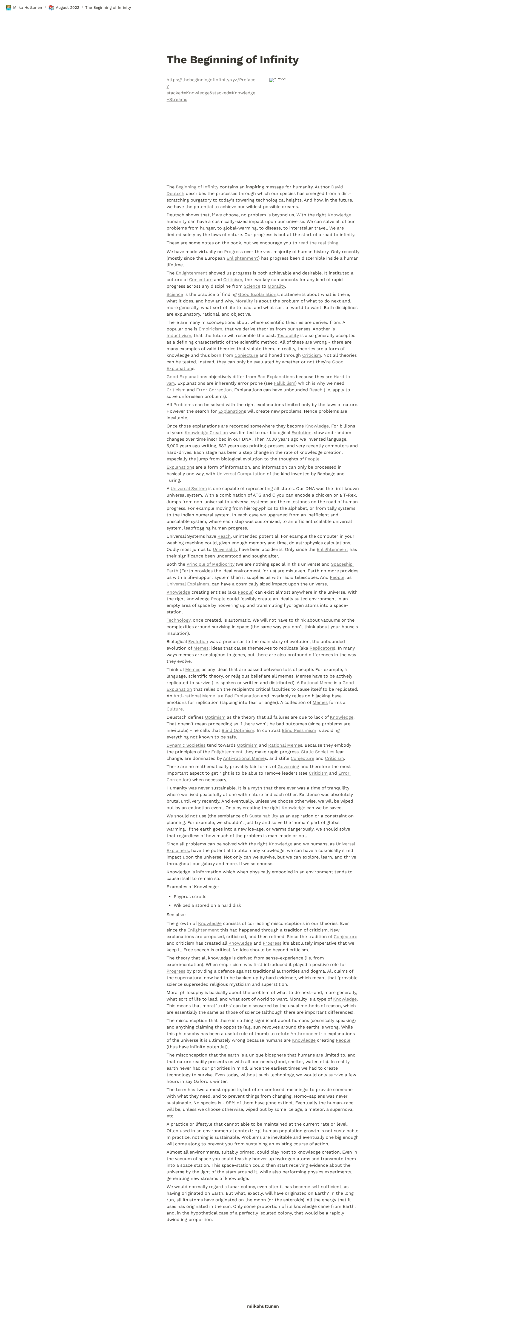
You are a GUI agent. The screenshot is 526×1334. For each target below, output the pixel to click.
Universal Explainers (188, 584)
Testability (288, 335)
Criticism (232, 279)
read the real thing (318, 242)
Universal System (189, 488)
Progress (233, 251)
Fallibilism (284, 383)
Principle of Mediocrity (211, 564)
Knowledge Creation (206, 432)
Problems (183, 404)
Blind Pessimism (299, 730)
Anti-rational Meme (194, 695)
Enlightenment (242, 258)
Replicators (322, 648)
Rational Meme (317, 682)
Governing (288, 766)
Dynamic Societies (186, 745)
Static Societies (317, 751)
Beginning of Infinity (197, 186)
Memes (200, 648)
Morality (276, 286)
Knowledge (339, 214)
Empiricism (210, 329)
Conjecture (201, 279)
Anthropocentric (308, 1033)
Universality (225, 549)
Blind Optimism (238, 730)
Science (252, 286)
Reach (315, 389)
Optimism (215, 717)
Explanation (231, 411)
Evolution (301, 432)
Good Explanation (257, 294)
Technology (178, 620)
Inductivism (179, 335)
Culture (175, 709)
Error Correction (214, 389)
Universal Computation (241, 473)
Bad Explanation (275, 376)
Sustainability (263, 815)
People (312, 458)
